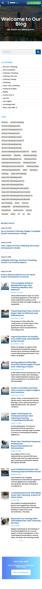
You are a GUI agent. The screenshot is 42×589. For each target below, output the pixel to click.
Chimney (17, 155)
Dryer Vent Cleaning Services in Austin (16, 192)
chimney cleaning (29, 155)
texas (13, 214)
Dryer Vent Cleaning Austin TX (13, 181)
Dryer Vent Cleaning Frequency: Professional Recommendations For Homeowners (26, 444)
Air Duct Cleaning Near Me (11, 144)
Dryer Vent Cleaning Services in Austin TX (17, 196)
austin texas (6, 155)
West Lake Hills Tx (10, 107)
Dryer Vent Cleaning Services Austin (15, 188)
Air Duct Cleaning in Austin (12, 137)
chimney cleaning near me (11, 159)
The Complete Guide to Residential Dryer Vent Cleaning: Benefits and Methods (22, 286)
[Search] (38, 52)
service (6, 98)
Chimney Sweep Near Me (11, 170)
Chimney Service (10, 76)
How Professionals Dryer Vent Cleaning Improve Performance (26, 470)
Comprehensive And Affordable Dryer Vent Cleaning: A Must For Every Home (26, 495)
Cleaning (6, 82)
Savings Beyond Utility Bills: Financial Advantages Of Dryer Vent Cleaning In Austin (25, 364)
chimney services (29, 163)
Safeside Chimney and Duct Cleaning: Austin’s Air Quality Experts (19, 261)
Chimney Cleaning (10, 73)
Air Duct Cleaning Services (11, 148)
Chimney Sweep (9, 79)
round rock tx (8, 95)
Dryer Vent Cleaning (11, 85)
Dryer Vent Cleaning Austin (12, 177)
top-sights (7, 101)
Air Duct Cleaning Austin (11, 126)
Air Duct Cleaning (10, 67)
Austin (34, 152)
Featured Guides (10, 89)
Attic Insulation (9, 70)
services (5, 214)
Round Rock (6, 210)
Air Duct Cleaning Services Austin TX (15, 152)
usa (28, 214)
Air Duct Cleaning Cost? (11, 133)
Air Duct (5, 122)
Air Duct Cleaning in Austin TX (13, 141)
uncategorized (9, 104)
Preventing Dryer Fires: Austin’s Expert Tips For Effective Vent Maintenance (25, 313)
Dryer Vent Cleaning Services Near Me (16, 199)
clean (25, 170)
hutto (17, 203)
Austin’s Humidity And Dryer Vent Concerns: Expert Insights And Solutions (25, 390)
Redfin (5, 92)
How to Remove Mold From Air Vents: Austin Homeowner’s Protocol (18, 275)
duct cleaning (7, 203)
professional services (21, 207)
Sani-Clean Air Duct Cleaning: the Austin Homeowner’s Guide (20, 246)
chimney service (30, 159)
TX (19, 214)
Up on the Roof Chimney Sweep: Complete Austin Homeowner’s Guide (20, 232)
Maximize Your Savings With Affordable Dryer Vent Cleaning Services (26, 520)
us (23, 214)
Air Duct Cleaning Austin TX (12, 130)
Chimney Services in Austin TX (13, 166)
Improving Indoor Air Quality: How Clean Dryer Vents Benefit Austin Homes (25, 338)
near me (25, 203)
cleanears (33, 170)
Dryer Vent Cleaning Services (12, 185)
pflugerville (6, 207)
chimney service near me (11, 163)
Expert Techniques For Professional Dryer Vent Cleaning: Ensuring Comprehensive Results (22, 416)
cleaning (5, 174)
